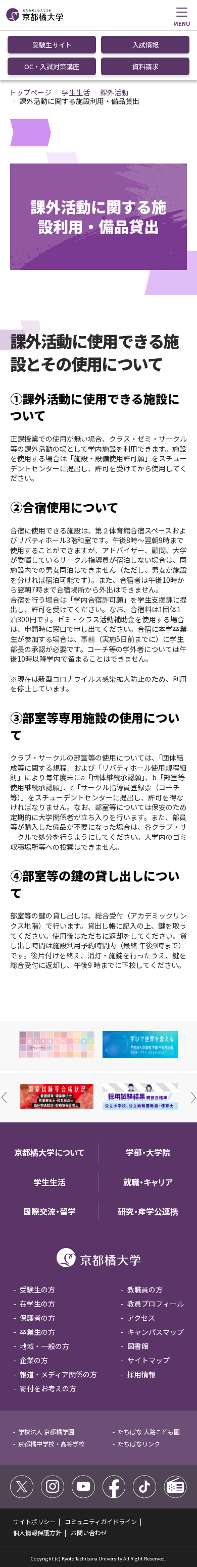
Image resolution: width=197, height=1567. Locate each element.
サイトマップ (148, 1360)
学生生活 (76, 92)
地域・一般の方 (44, 1346)
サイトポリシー (34, 1521)
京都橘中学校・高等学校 (51, 1443)
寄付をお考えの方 (48, 1388)
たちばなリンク (139, 1443)
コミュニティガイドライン (101, 1521)
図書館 (138, 1346)
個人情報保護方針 (37, 1532)
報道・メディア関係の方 (58, 1374)
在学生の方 (37, 1304)
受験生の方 (37, 1289)
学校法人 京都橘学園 (46, 1431)
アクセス (141, 1318)
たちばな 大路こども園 (149, 1431)
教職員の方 (145, 1289)
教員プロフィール (155, 1304)
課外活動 (114, 92)
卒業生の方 (37, 1332)
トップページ (30, 92)
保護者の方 (37, 1318)
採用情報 (141, 1374)
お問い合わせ (89, 1532)
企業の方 (34, 1360)
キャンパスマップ (155, 1332)
